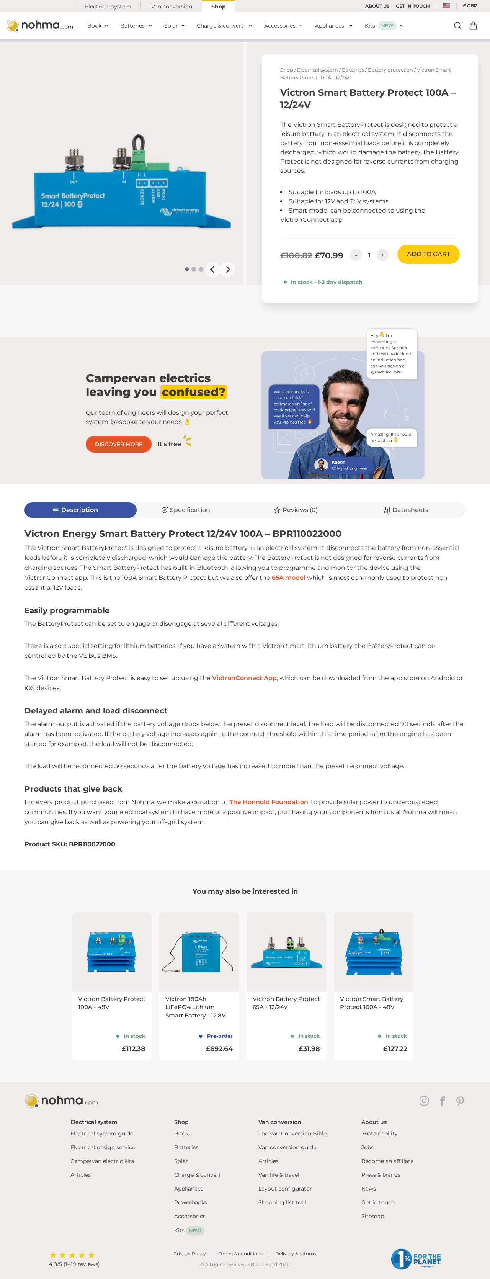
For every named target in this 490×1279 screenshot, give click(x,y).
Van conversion (171, 6)
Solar (181, 1161)
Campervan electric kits (102, 1161)
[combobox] (446, 6)
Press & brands (380, 1174)
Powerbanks (190, 1202)
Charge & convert (197, 1174)
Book (181, 1133)
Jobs (367, 1147)
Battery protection (390, 70)
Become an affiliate (387, 1161)
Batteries (353, 70)
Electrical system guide (101, 1133)
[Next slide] (227, 269)
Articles (80, 1174)
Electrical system (108, 6)
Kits (187, 1230)
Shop (218, 6)
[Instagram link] (426, 1101)
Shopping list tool (282, 1202)
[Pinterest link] (461, 1101)
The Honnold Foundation (268, 802)
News (368, 1188)
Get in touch (378, 1202)
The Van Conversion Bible (292, 1133)
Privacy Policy (189, 1253)
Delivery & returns (295, 1253)
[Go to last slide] (212, 269)
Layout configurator (285, 1188)
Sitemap (372, 1216)
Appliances (188, 1188)
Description (79, 510)
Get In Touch (413, 6)
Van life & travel (278, 1174)
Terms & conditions (241, 1253)
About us (377, 6)
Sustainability (379, 1133)
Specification (190, 510)
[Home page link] (40, 25)
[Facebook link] (444, 1101)
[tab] (187, 269)
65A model (288, 577)
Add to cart (428, 254)
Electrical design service (102, 1147)
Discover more (118, 444)
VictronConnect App (244, 678)
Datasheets (410, 510)
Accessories (190, 1216)
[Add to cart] (473, 25)
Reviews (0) (300, 510)
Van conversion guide (287, 1147)
